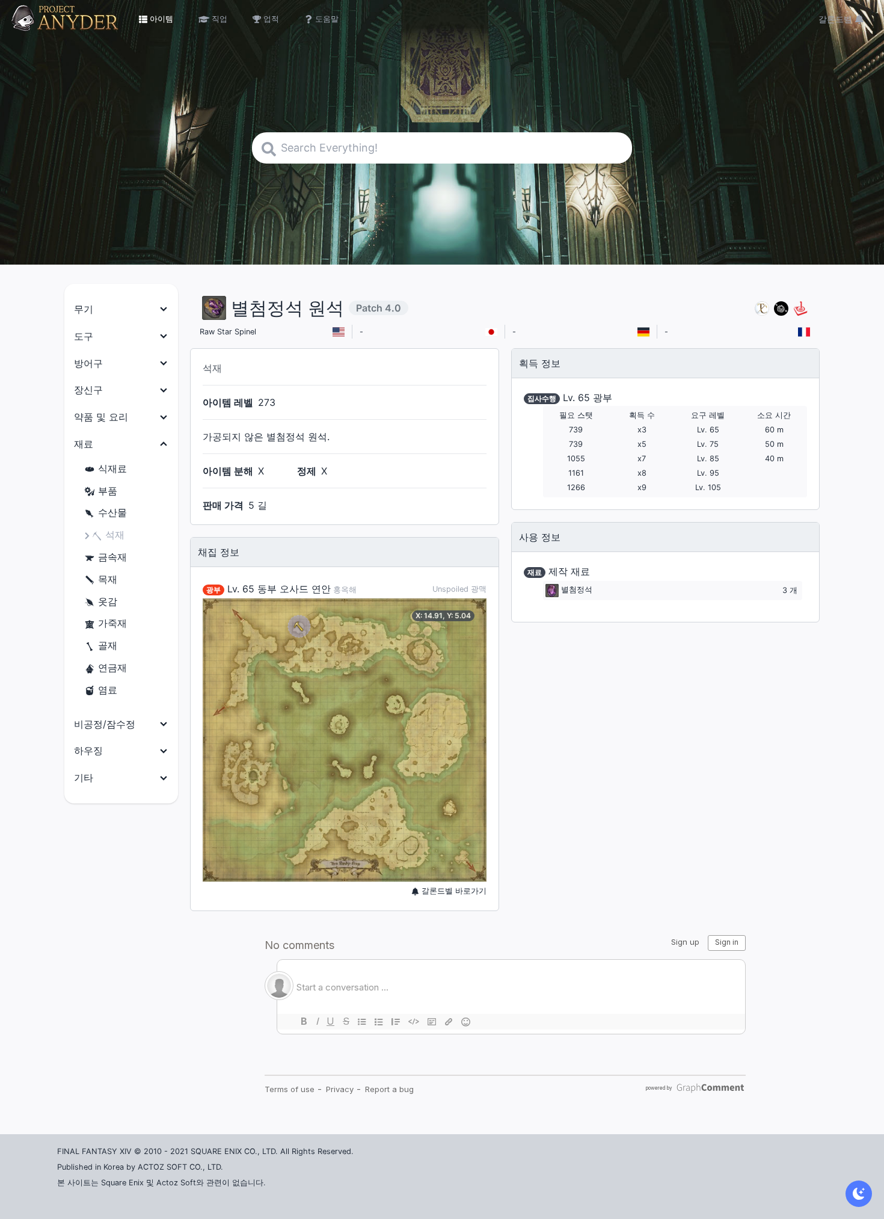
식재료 (112, 468)
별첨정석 (576, 590)
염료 (107, 690)
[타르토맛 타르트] (781, 308)
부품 (107, 491)
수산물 (112, 512)
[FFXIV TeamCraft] (762, 308)
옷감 (107, 601)
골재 (107, 645)
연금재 (112, 668)
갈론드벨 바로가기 (453, 890)
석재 (114, 535)
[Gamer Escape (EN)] (800, 308)
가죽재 (112, 623)
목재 (107, 579)
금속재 (112, 557)
